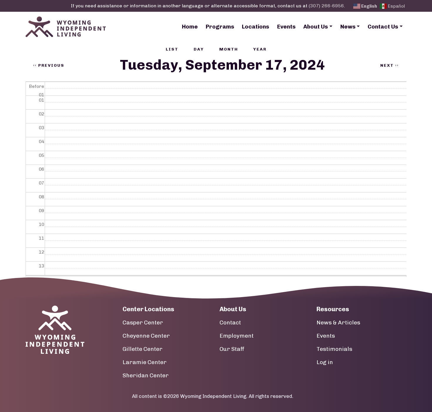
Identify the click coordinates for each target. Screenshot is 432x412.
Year (260, 49)
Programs (220, 26)
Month (228, 49)
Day (199, 49)
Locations (255, 26)
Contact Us (383, 26)
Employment (237, 335)
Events (286, 26)
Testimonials (334, 349)
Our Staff (232, 349)
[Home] (66, 26)
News (348, 26)
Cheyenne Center (146, 335)
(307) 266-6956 (326, 6)
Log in (325, 362)
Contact (230, 322)
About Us (315, 26)
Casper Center (143, 322)
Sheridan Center (146, 375)
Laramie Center (145, 362)
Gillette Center (143, 349)
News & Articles (338, 322)
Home (190, 26)
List (172, 49)
